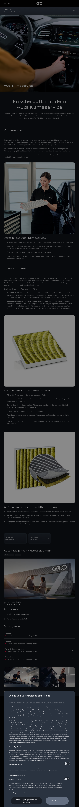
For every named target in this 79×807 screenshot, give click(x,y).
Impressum (32, 742)
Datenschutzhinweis (19, 742)
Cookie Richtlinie (62, 740)
